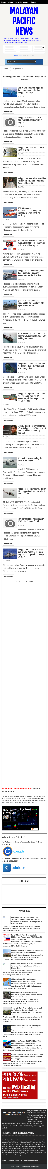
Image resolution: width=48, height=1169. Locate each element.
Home (3, 2)
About (10, 2)
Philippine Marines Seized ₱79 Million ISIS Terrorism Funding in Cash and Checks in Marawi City (26, 966)
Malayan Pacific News (24, 21)
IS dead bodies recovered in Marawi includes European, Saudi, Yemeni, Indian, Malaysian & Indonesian (26, 995)
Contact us (34, 1160)
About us (10, 1160)
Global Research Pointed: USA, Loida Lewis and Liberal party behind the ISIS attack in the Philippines (27, 1057)
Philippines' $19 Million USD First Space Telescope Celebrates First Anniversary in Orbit (26, 1028)
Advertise (18, 1160)
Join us (26, 1160)
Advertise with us (21, 2)
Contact (33, 2)
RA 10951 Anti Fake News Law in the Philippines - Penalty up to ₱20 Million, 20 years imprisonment (26, 937)
